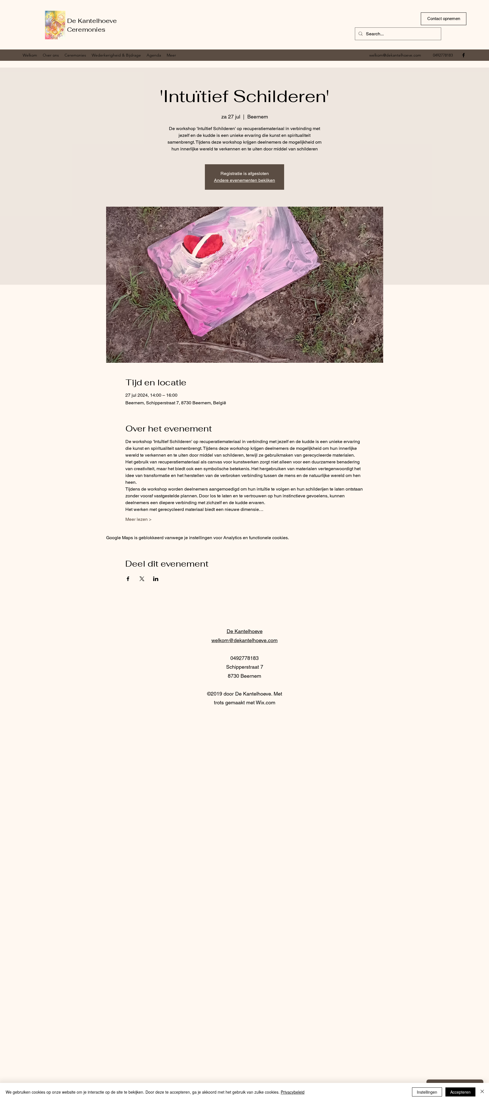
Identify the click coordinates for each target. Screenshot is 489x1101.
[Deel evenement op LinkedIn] (155, 579)
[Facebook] (463, 55)
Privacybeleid (292, 1092)
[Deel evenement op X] (142, 579)
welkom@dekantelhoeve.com (395, 55)
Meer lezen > (138, 519)
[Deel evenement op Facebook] (128, 579)
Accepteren (460, 1092)
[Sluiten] (482, 1091)
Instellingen (427, 1092)
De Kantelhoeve (92, 21)
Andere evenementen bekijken (244, 180)
